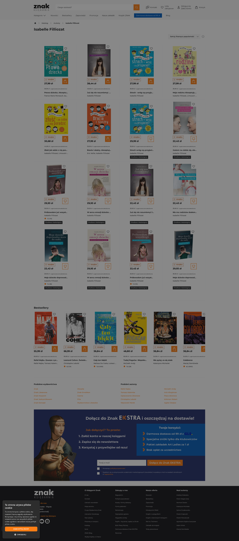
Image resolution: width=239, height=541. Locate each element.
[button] (21, 534)
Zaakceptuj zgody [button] (21, 529)
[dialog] (21, 519)
